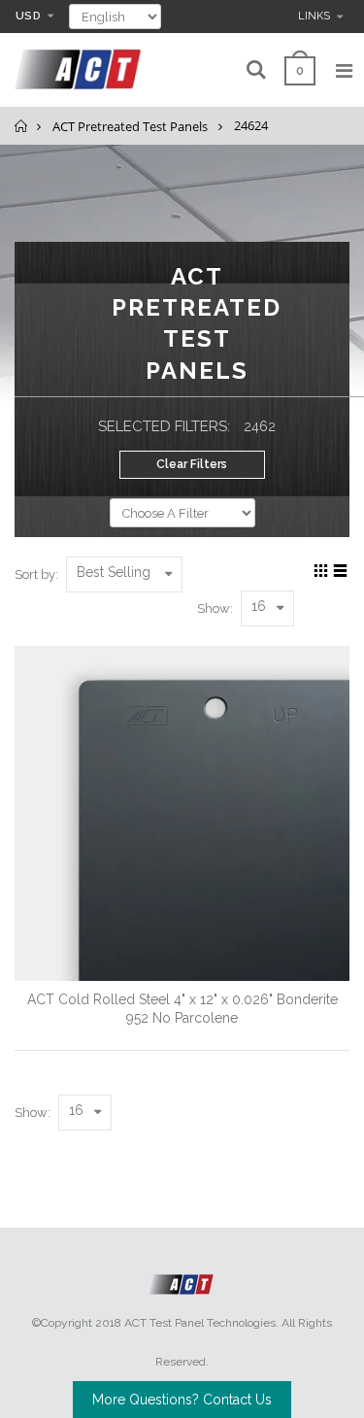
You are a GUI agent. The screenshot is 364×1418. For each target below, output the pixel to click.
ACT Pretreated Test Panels (130, 126)
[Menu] (344, 71)
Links (314, 16)
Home (22, 125)
